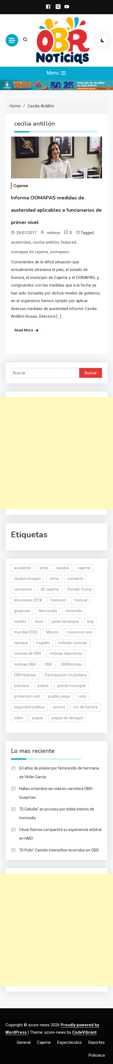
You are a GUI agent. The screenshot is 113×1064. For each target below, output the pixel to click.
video (18, 718)
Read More (24, 330)
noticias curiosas (72, 643)
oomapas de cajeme (29, 252)
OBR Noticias (25, 675)
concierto (75, 578)
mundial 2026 (26, 632)
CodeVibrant (84, 1032)
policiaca (21, 685)
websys (53, 233)
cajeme (84, 568)
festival (80, 600)
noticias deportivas (66, 653)
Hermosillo (48, 611)
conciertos (23, 589)
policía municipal (71, 685)
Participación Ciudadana (66, 675)
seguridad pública (29, 707)
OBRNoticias (71, 664)
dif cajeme (50, 589)
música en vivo (79, 632)
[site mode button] (103, 40)
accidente (22, 568)
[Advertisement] (56, 453)
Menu (53, 73)
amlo (43, 568)
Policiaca (97, 1055)
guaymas (22, 611)
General (23, 1042)
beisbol (63, 568)
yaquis (37, 718)
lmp (90, 621)
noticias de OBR (27, 653)
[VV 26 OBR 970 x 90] (56, 84)
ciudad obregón (27, 578)
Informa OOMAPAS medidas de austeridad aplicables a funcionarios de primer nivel (56, 210)
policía (43, 685)
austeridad (21, 242)
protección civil (26, 696)
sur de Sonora (86, 707)
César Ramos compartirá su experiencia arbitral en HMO (60, 834)
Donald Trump (79, 589)
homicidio (74, 611)
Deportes (96, 1042)
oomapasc (59, 252)
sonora (59, 707)
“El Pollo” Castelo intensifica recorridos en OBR (59, 850)
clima (54, 578)
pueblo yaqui (59, 696)
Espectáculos (69, 1042)
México (52, 632)
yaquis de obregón (67, 718)
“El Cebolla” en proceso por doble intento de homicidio (56, 813)
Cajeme (20, 185)
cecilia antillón (46, 242)
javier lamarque (65, 621)
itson (39, 621)
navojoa (21, 643)
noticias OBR (25, 664)
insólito (20, 621)
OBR (48, 664)
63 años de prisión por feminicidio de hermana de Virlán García (59, 772)
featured (68, 242)
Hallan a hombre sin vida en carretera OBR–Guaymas (56, 793)
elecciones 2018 (28, 600)
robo (82, 696)
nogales (43, 643)
